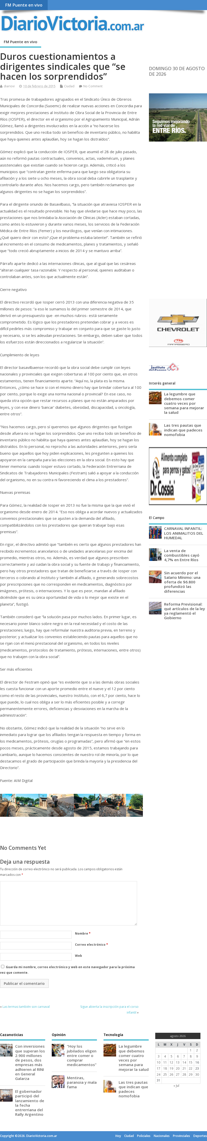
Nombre (83, 933)
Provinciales (181, 1136)
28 (184, 1074)
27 (177, 1074)
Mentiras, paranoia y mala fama (82, 1082)
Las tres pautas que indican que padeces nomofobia (183, 430)
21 (184, 1068)
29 (190, 1074)
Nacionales (162, 1136)
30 (197, 1074)
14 (184, 1062)
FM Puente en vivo (23, 5)
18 (165, 1068)
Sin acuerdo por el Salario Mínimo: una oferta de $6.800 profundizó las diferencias (182, 582)
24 (158, 1074)
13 (177, 1062)
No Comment (92, 86)
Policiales (143, 1136)
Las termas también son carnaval (26, 1006)
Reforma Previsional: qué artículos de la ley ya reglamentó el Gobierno (184, 611)
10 (158, 1062)
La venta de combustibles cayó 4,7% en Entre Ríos (181, 555)
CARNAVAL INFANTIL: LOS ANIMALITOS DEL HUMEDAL (183, 533)
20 (177, 1068)
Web (78, 956)
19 (171, 1068)
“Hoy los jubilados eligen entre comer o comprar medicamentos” (81, 1055)
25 (165, 1074)
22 (190, 1068)
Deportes (200, 1136)
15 (190, 1062)
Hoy (118, 1136)
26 (171, 1074)
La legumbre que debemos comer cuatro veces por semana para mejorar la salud (184, 403)
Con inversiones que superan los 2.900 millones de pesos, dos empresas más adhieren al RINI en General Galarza (30, 1062)
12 (171, 1062)
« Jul (176, 1085)
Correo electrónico (91, 944)
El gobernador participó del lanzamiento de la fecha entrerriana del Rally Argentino (29, 1103)
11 (165, 1062)
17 (158, 1068)
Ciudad (69, 86)
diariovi (9, 86)
